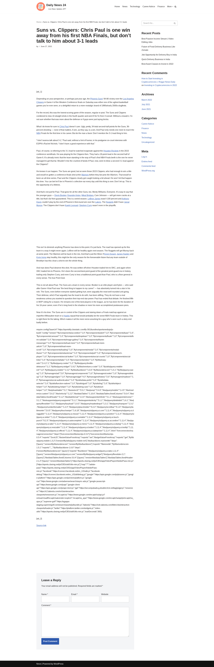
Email (74, 594)
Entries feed (147, 161)
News (124, 6)
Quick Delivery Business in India (156, 59)
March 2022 (147, 100)
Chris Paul (64, 126)
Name (44, 594)
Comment (46, 605)
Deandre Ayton (73, 195)
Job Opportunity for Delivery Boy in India (159, 55)
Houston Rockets (111, 151)
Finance (161, 6)
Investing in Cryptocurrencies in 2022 (160, 85)
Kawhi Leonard (71, 205)
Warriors (85, 175)
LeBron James (94, 199)
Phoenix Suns (96, 99)
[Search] (175, 7)
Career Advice (149, 6)
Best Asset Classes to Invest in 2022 (157, 64)
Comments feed (148, 166)
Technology (135, 6)
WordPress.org (148, 171)
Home (117, 6)
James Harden (123, 254)
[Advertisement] (85, 72)
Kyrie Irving (41, 257)
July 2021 (146, 104)
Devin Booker (60, 195)
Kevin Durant (110, 254)
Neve (38, 664)
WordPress (58, 664)
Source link (41, 525)
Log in (144, 157)
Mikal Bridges (87, 195)
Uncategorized (148, 142)
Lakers (98, 202)
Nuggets (109, 202)
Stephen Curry (85, 205)
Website (104, 594)
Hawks (67, 316)
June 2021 (146, 109)
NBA (38, 133)
